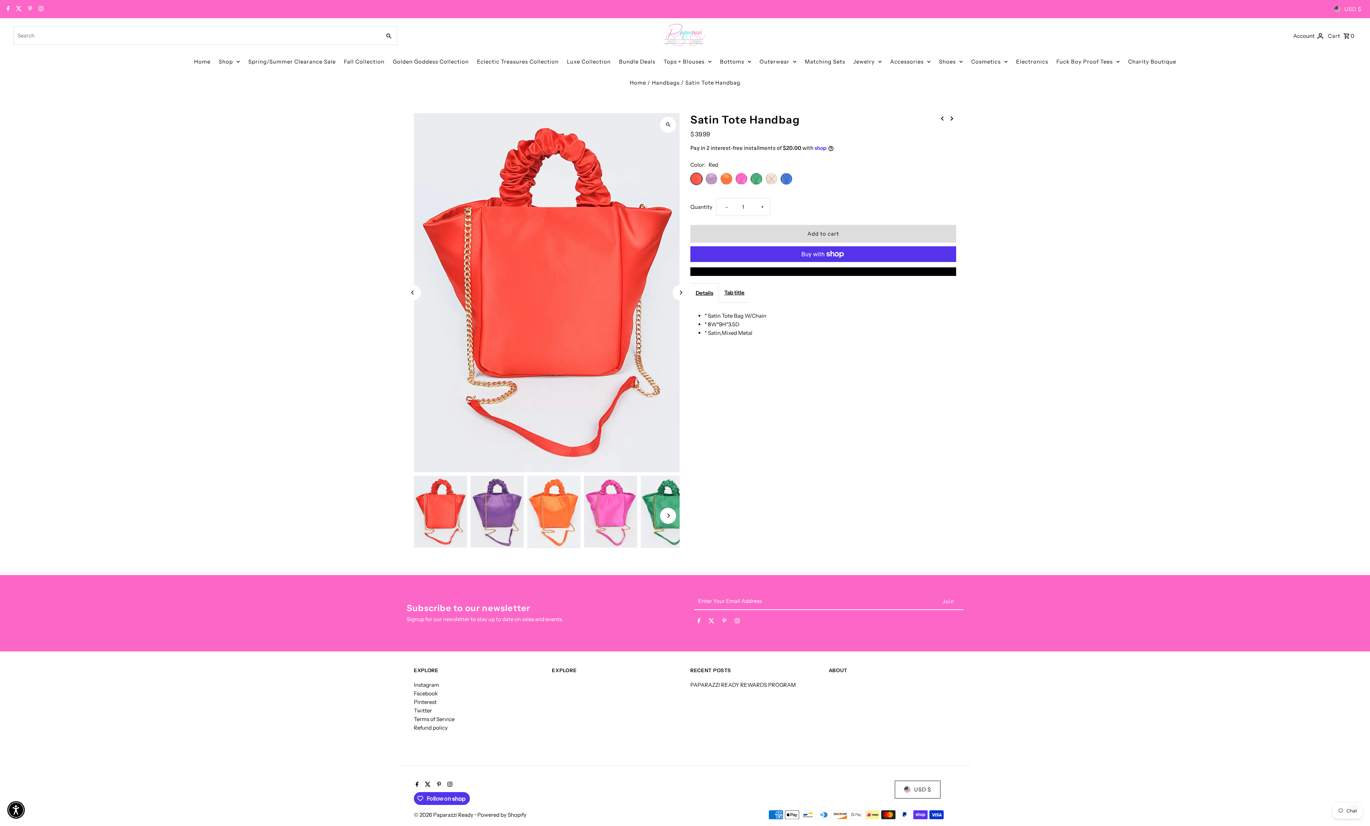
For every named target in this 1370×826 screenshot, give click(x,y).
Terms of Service (434, 719)
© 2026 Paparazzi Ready (444, 814)
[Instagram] (40, 9)
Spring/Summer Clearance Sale (292, 61)
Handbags (666, 82)
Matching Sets (825, 61)
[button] (16, 810)
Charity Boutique (1152, 61)
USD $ (1352, 9)
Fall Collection (364, 61)
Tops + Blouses (684, 61)
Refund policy (431, 727)
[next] (952, 118)
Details (704, 292)
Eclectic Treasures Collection (518, 61)
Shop (226, 61)
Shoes (947, 61)
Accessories (907, 61)
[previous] (942, 118)
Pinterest (425, 702)
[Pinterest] (29, 9)
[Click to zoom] (668, 125)
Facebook (426, 693)
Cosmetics (986, 61)
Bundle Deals (637, 61)
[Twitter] (18, 9)
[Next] (681, 292)
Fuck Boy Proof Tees (1084, 61)
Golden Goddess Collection (431, 61)
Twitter (423, 710)
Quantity (701, 206)
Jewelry (864, 61)
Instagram (426, 684)
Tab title (734, 292)
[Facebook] (7, 9)
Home (202, 61)
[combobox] (197, 36)
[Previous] (413, 292)
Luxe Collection (589, 61)
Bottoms (732, 61)
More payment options (823, 271)
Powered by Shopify (502, 814)
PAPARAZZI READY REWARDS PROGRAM (743, 684)
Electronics (1032, 61)
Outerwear (775, 61)
